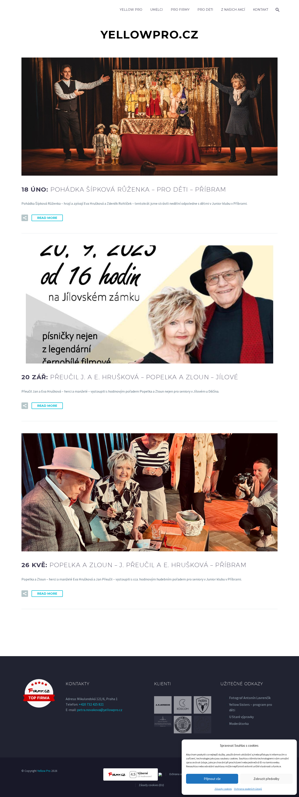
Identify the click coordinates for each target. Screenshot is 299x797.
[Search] (277, 9)
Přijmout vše (212, 779)
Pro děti (205, 10)
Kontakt (260, 10)
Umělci (156, 10)
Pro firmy (180, 10)
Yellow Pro (131, 10)
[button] (24, 218)
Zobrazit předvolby (266, 779)
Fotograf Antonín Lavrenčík (250, 698)
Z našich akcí (233, 10)
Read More (47, 218)
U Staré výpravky (241, 717)
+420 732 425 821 (91, 704)
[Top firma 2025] (39, 693)
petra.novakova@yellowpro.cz (99, 710)
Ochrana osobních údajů (248, 788)
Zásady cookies (223, 788)
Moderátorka (239, 723)
